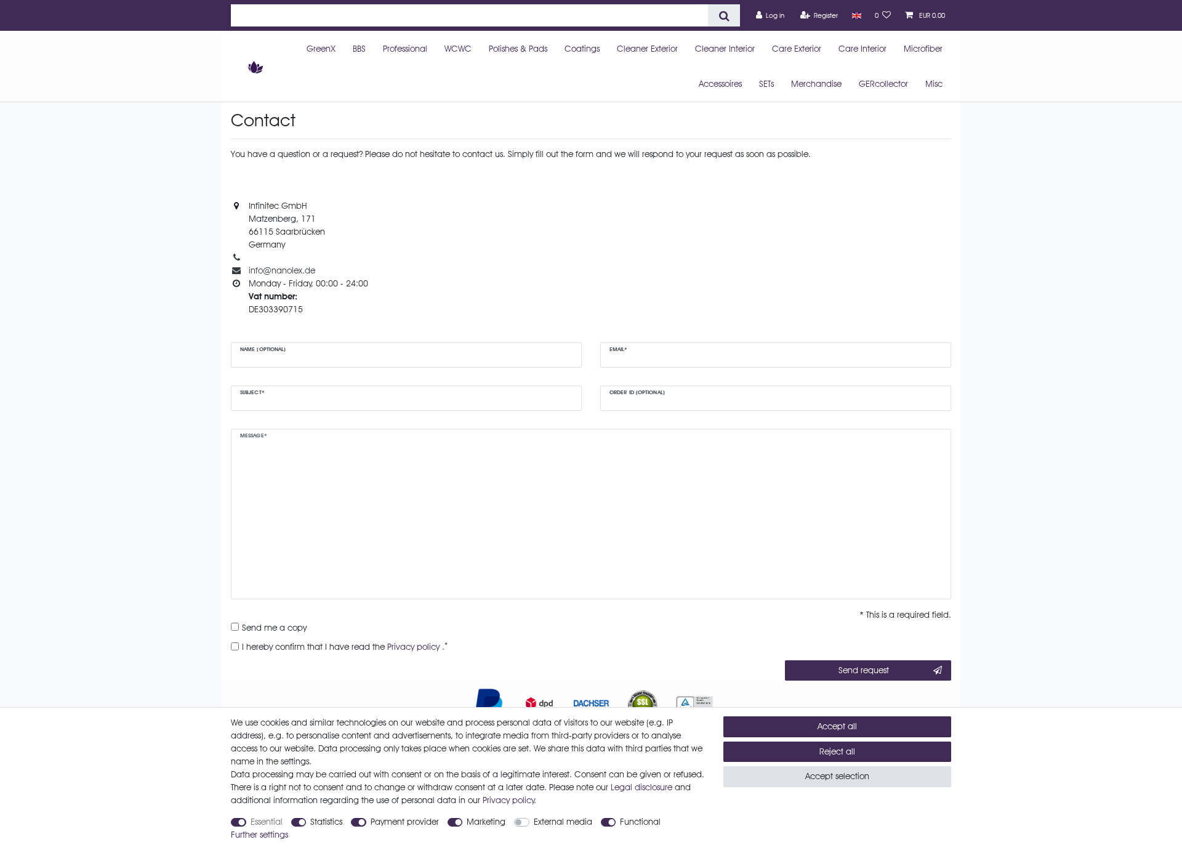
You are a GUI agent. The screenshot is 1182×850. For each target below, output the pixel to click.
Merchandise (816, 84)
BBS (359, 49)
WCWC (458, 49)
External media (563, 822)
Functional (640, 822)
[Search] (723, 15)
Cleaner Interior (725, 49)
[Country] (856, 15)
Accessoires (720, 84)
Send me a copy (274, 628)
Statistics (326, 822)
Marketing (486, 822)
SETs (766, 84)
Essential (267, 822)
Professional (405, 49)
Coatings (582, 49)
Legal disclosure (641, 787)
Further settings (259, 835)
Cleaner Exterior (647, 49)
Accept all (837, 726)
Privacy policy (508, 800)
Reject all (837, 751)
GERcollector (883, 84)
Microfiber (923, 49)
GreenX (321, 49)
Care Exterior (796, 49)
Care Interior (862, 49)
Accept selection (837, 776)
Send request (863, 670)
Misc (934, 84)
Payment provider (405, 822)
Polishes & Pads (518, 49)
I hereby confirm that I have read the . (345, 646)
